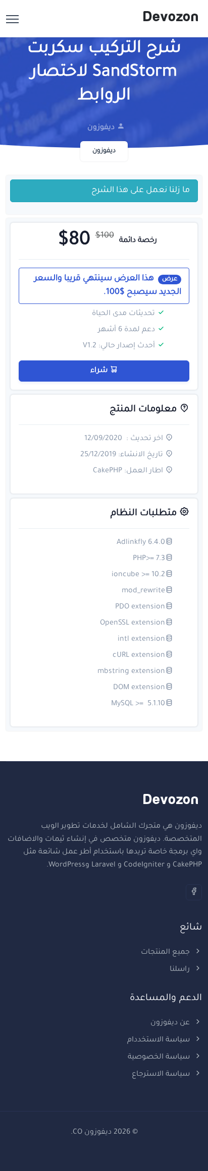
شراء (100, 371)
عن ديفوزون (171, 1023)
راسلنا (181, 970)
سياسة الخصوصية (160, 1058)
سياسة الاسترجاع (162, 1075)
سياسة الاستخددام (159, 1040)
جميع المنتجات (166, 953)
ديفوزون (104, 151)
